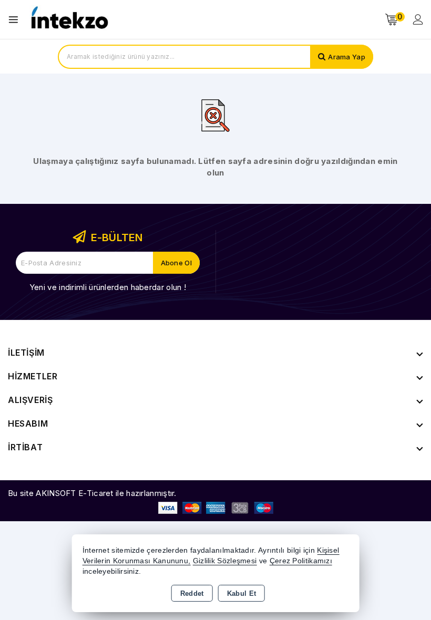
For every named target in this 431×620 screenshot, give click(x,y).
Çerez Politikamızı (301, 561)
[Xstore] (69, 19)
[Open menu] (16, 19)
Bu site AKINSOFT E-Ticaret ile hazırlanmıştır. (92, 493)
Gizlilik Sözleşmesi (225, 561)
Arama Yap (346, 57)
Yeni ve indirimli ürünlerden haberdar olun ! (107, 287)
